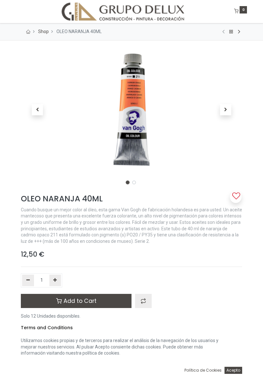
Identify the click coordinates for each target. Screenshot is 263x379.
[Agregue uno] (55, 280)
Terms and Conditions (47, 327)
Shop (43, 31)
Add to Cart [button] (79, 301)
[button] (37, 110)
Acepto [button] (233, 370)
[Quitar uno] (28, 280)
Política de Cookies (203, 370)
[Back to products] (231, 31)
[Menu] (16, 11)
